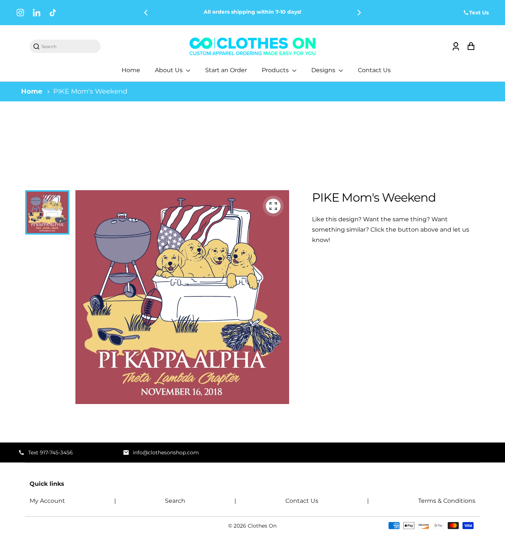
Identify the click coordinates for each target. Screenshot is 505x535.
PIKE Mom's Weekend (90, 91)
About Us (169, 70)
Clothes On (262, 525)
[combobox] (69, 46)
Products (276, 70)
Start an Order (226, 70)
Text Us (479, 12)
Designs (324, 70)
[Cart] (470, 46)
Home (131, 70)
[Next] (358, 12)
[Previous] (146, 12)
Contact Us (374, 70)
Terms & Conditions (446, 500)
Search (175, 500)
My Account (47, 500)
